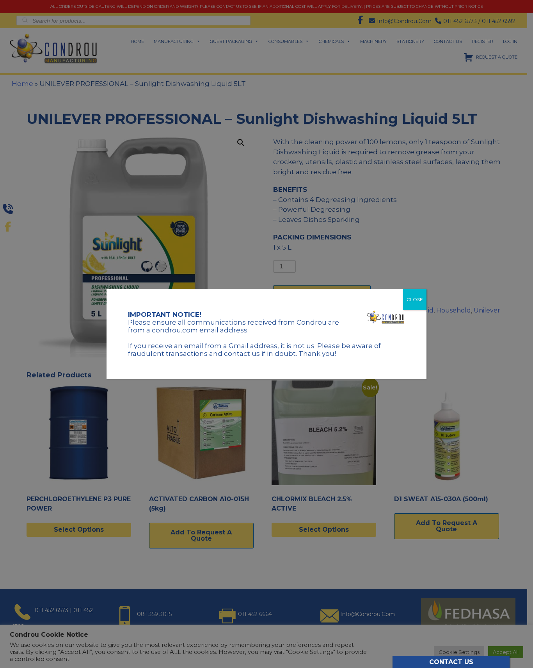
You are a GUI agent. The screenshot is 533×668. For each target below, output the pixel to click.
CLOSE (415, 299)
